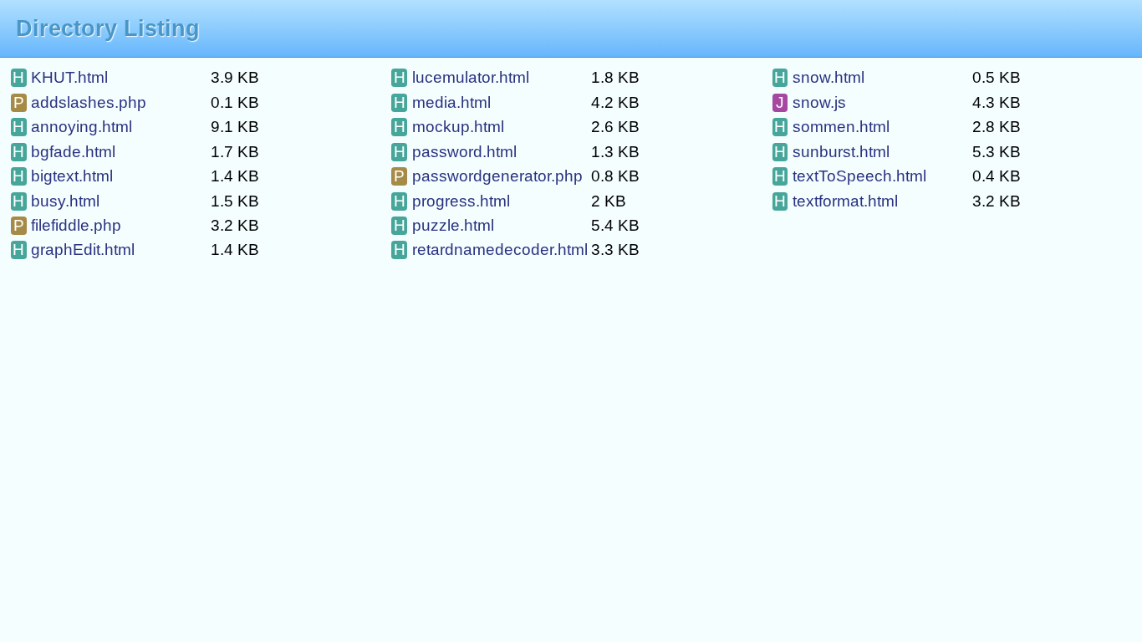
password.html (455, 151)
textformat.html (836, 201)
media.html (442, 102)
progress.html (452, 201)
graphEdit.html (74, 249)
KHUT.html (60, 77)
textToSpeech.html (850, 176)
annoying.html (72, 126)
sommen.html (832, 126)
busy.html (56, 201)
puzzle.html (444, 225)
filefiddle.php (67, 225)
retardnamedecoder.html (491, 249)
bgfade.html (64, 151)
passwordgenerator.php (488, 176)
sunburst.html (832, 151)
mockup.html (449, 126)
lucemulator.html (461, 77)
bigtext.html (63, 176)
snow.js (811, 102)
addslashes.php (79, 102)
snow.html (819, 77)
